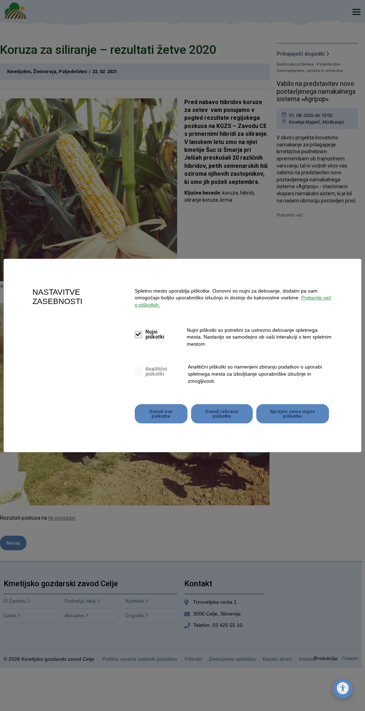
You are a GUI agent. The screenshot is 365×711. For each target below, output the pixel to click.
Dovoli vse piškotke (161, 414)
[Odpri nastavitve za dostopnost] (343, 689)
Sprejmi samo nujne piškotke (292, 414)
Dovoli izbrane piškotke (221, 414)
